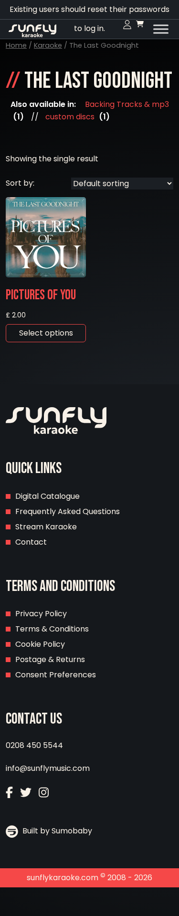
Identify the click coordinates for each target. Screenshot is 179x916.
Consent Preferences (55, 674)
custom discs (70, 116)
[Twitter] (26, 793)
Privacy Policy (41, 613)
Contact (31, 542)
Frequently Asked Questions (67, 511)
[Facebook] (9, 793)
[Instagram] (44, 793)
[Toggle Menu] (160, 29)
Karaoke (48, 45)
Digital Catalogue (47, 496)
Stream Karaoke (46, 526)
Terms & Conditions (52, 628)
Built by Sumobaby (56, 830)
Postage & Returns (50, 659)
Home (16, 45)
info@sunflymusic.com (48, 768)
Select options (46, 332)
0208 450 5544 (34, 745)
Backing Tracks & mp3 (127, 104)
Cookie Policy (40, 644)
